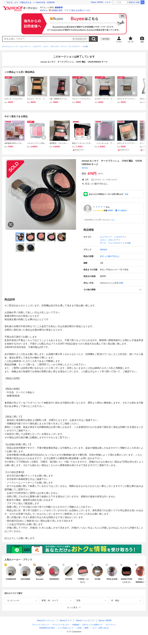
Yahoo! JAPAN (97, 2)
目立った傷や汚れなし (110, 256)
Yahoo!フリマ (65, 620)
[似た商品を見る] (11, 224)
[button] (113, 289)
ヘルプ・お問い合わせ (100, 628)
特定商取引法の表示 (47, 628)
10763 (110, 210)
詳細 (126, 194)
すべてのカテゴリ (80, 39)
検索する (93, 39)
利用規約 (75, 625)
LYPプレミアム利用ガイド (92, 625)
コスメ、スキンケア (51, 46)
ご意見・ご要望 (82, 628)
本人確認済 (122, 210)
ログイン (44, 10)
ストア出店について (65, 628)
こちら (112, 220)
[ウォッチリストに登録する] (21, 93)
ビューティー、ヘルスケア (30, 46)
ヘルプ (107, 2)
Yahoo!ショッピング (85, 620)
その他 (85, 46)
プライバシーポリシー (40, 625)
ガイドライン (111, 625)
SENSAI (85, 168)
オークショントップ (10, 46)
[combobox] (37, 39)
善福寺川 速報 (134, 2)
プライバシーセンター (61, 625)
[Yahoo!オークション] (20, 7)
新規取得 (59, 7)
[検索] (142, 2)
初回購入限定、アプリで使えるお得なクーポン (71, 10)
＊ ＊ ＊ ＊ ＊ (99, 207)
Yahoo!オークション (46, 620)
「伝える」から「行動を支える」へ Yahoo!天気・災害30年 (30, 2)
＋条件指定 (105, 39)
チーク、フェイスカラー (70, 46)
